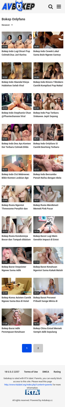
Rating (57, 371)
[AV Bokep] (18, 6)
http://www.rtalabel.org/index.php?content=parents (28, 384)
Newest (6, 25)
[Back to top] (58, 400)
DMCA (45, 371)
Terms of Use (31, 371)
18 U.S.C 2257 (11, 371)
